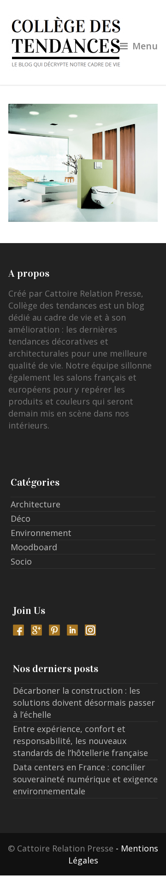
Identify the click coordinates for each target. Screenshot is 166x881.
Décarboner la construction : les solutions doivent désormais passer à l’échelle (84, 702)
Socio (21, 561)
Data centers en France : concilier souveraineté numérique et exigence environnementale (85, 779)
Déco (20, 518)
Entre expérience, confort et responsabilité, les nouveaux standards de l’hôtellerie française (80, 740)
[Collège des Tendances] (83, 42)
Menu (145, 46)
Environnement (41, 532)
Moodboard (34, 547)
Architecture (35, 504)
